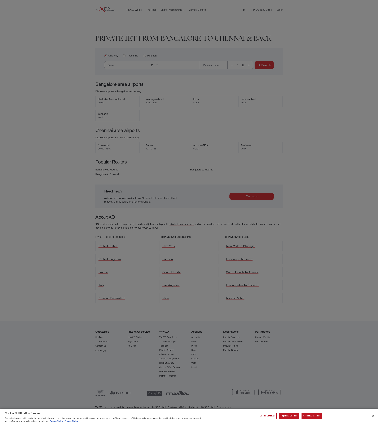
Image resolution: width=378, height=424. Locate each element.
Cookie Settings (267, 416)
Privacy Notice (71, 421)
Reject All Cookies (289, 416)
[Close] (373, 416)
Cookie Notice (56, 421)
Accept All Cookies (311, 416)
